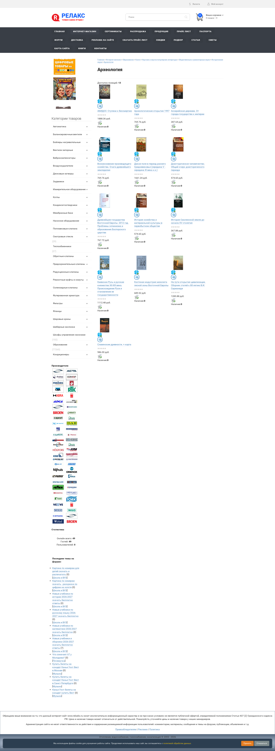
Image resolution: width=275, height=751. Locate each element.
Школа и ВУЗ (60, 577)
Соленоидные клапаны (65, 287)
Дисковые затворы (63, 173)
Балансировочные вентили (67, 134)
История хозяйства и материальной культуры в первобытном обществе (148, 223)
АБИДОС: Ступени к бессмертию (114, 111)
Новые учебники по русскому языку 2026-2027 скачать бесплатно (65, 612)
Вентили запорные (63, 150)
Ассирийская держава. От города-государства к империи (187, 112)
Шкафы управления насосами (69, 334)
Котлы (56, 197)
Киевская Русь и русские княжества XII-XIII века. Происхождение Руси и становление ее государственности (110, 288)
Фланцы (57, 311)
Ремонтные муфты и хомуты (68, 279)
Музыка (57, 673)
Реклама (143, 729)
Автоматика (59, 126)
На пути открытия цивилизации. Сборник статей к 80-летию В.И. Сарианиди (188, 285)
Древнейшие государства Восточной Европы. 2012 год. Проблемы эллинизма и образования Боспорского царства (113, 226)
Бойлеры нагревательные (66, 142)
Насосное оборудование (66, 220)
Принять (247, 743)
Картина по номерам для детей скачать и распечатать (65, 571)
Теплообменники (62, 246)
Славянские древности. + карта (114, 344)
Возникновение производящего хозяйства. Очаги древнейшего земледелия (114, 167)
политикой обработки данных (177, 743)
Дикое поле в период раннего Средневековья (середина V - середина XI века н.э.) (150, 167)
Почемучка (59, 660)
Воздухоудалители (63, 165)
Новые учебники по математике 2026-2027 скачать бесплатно (64, 628)
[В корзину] (99, 122)
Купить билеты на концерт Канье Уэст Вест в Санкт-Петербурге (65, 680)
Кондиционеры (61, 354)
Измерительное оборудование (69, 189)
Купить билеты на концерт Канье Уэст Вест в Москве (65, 667)
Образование (60, 344)
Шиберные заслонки (64, 327)
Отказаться (262, 743)
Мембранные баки (63, 213)
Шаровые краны (62, 319)
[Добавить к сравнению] (100, 106)
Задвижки (58, 181)
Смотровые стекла (63, 236)
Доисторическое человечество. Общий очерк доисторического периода (188, 167)
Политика (154, 729)
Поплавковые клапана (65, 228)
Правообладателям (125, 729)
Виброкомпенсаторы (64, 158)
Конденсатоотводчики (65, 205)
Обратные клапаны (63, 256)
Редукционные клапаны (66, 272)
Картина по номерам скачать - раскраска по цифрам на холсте (64, 584)
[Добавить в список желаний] (99, 101)
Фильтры (58, 303)
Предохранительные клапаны (69, 264)
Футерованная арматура (66, 295)
